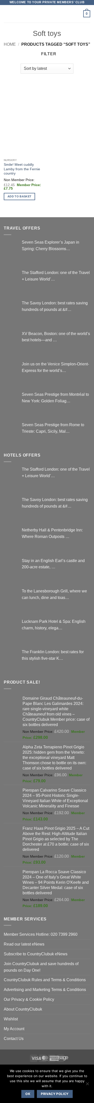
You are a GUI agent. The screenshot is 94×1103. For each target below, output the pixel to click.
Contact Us (14, 1038)
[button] (7, 14)
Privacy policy (54, 1094)
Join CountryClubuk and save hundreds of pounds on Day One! (41, 966)
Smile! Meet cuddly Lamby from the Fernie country (22, 169)
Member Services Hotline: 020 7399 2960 (40, 934)
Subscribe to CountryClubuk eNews (35, 954)
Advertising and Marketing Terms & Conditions (45, 989)
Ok (27, 1094)
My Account (14, 1028)
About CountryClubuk (23, 1009)
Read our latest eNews (24, 944)
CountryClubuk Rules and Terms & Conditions (45, 979)
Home (10, 44)
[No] (87, 1085)
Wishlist (11, 1019)
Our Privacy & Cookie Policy (29, 999)
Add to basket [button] (19, 196)
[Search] (78, 14)
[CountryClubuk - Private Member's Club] (47, 14)
